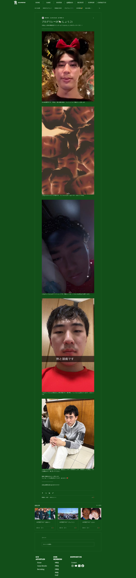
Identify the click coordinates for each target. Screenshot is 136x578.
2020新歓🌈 (79, 8)
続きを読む (88, 8)
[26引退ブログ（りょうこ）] (68, 514)
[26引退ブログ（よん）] (91, 514)
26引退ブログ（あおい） (43, 522)
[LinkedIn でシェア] (49, 493)
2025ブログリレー (47, 8)
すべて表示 (98, 505)
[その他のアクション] (93, 18)
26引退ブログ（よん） (88, 522)
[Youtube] (76, 565)
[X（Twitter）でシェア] (46, 493)
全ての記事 (37, 8)
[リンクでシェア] (53, 493)
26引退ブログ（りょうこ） (67, 522)
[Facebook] (82, 565)
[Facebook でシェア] (42, 493)
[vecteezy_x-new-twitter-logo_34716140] (79, 565)
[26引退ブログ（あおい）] (45, 514)
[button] (48, 2)
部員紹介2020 (58, 8)
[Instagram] (72, 565)
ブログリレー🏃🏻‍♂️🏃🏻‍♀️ (69, 8)
